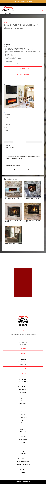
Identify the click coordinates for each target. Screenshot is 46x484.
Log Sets (23, 420)
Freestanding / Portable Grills (23, 434)
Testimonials (23, 453)
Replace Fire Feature (23, 386)
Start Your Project (23, 379)
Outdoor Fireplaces (23, 439)
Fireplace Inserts (23, 417)
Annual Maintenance (23, 400)
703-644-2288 (23, 368)
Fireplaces (23, 411)
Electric (14, 21)
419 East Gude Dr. (23, 353)
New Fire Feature (23, 384)
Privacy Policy (23, 467)
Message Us (23, 329)
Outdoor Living (23, 429)
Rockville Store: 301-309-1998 (23, 68)
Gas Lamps (23, 444)
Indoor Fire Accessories (23, 422)
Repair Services (23, 403)
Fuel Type (10, 21)
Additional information (19, 142)
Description (8, 142)
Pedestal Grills (23, 436)
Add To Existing (23, 392)
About (23, 451)
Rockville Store (23, 339)
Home (5, 21)
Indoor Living (23, 409)
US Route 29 (23, 373)
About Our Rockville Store (23, 461)
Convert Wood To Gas (23, 381)
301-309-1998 (23, 348)
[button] (4, 84)
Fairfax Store (23, 359)
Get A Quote (23, 79)
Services (23, 398)
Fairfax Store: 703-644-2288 (23, 74)
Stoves (23, 414)
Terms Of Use (23, 469)
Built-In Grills (23, 431)
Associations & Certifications (23, 464)
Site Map (23, 472)
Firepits (23, 442)
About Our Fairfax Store (23, 458)
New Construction (23, 389)
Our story (23, 456)
